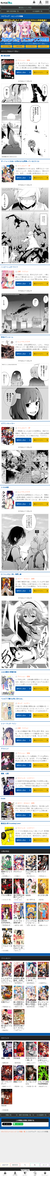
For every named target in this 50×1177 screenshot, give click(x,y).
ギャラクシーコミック (9, 1132)
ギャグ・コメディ (24, 703)
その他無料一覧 (37, 11)
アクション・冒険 (24, 60)
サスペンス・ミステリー (26, 778)
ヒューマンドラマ (24, 342)
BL (35, 1165)
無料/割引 (15, 1165)
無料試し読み (21, 72)
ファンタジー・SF (24, 166)
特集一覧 (8, 1115)
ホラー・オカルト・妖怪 (26, 579)
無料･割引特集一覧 (13, 11)
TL (25, 1165)
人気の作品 (19, 46)
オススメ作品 (6, 46)
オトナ (45, 1165)
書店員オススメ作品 (25, 7)
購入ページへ (38, 72)
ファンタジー (31, 46)
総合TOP (5, 1165)
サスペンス (43, 46)
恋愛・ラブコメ (23, 271)
